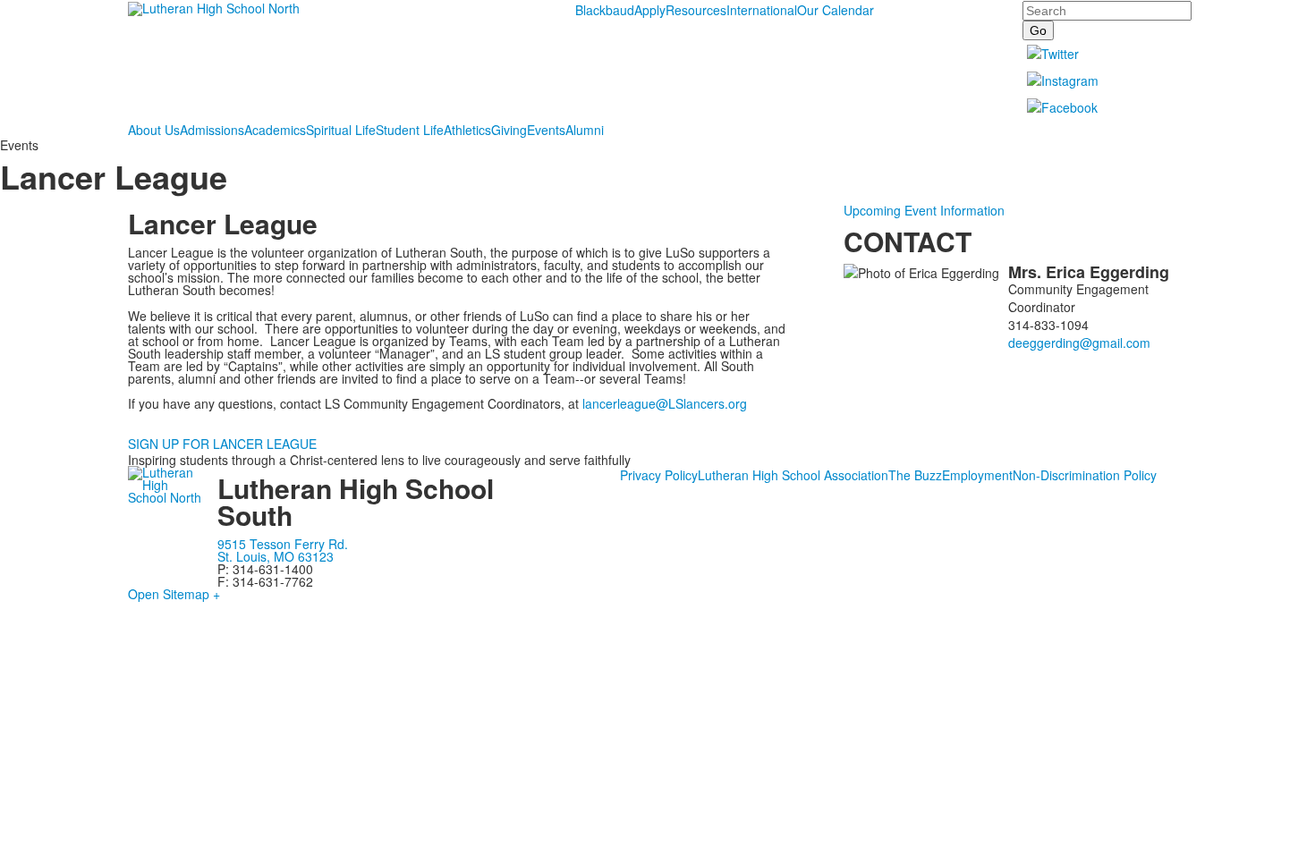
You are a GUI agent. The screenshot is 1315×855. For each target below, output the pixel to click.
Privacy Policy (659, 475)
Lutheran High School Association (793, 475)
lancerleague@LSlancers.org (664, 403)
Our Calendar (835, 10)
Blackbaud (604, 10)
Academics (275, 130)
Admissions (212, 130)
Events (546, 130)
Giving (509, 130)
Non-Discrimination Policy (1085, 475)
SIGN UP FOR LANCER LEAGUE (222, 444)
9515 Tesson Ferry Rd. (282, 544)
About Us (154, 130)
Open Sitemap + (174, 594)
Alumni (584, 130)
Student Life (410, 130)
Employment (977, 475)
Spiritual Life (341, 130)
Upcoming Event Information (924, 210)
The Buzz (915, 475)
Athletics (467, 130)
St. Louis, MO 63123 (275, 556)
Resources (696, 10)
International (761, 10)
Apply (650, 10)
